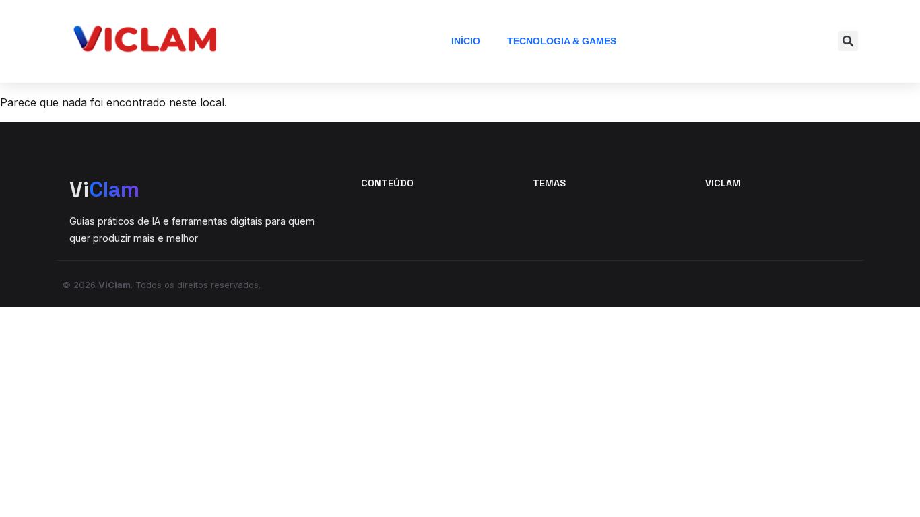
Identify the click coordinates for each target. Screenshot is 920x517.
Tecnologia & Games (561, 41)
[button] (848, 41)
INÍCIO (465, 41)
